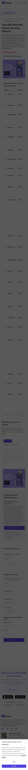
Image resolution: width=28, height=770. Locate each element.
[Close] (26, 743)
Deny (14, 761)
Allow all (14, 766)
